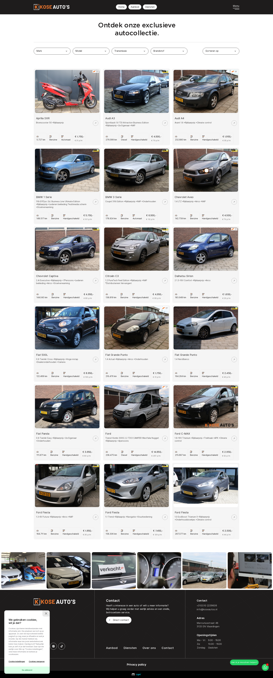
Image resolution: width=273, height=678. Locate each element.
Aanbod (135, 7)
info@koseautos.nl (207, 609)
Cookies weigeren (37, 661)
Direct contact (121, 620)
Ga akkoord (27, 670)
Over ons (149, 648)
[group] (23, 570)
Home (121, 7)
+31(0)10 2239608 (207, 605)
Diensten (150, 7)
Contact (168, 648)
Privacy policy (136, 664)
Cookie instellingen (17, 661)
